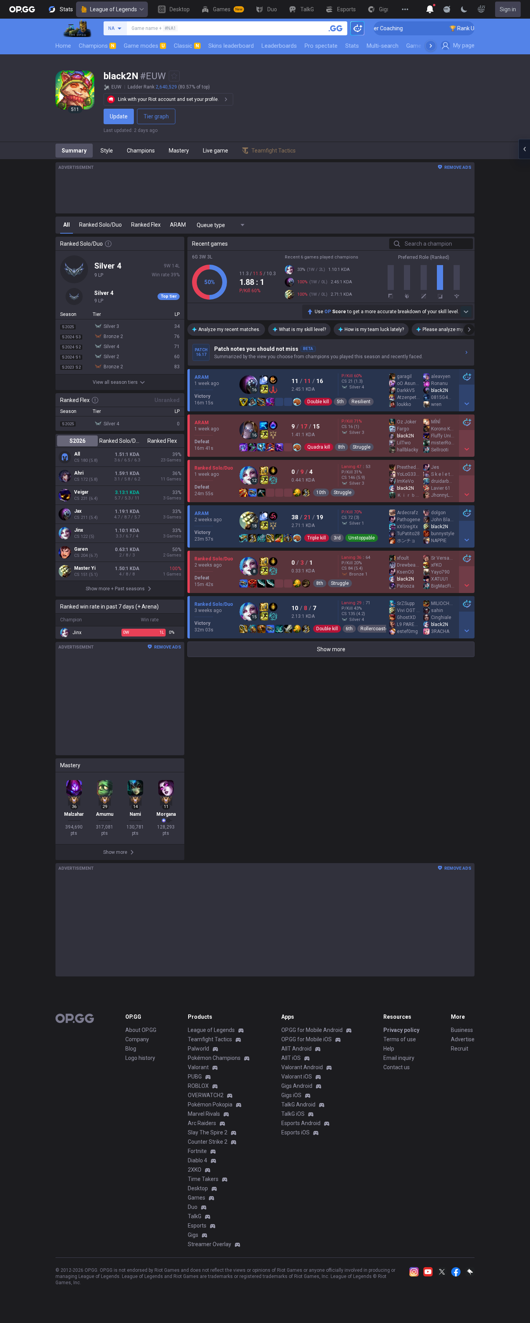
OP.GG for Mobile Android (312, 1030)
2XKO (194, 1170)
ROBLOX (198, 1086)
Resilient (361, 401)
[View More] (405, 9)
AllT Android (296, 1049)
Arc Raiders (202, 1123)
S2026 (77, 441)
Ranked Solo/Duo (119, 441)
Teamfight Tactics (210, 1039)
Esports (197, 1225)
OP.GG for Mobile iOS (306, 1039)
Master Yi (84, 568)
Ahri (78, 473)
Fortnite (197, 1151)
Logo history (140, 1058)
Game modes (144, 45)
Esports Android (300, 1123)
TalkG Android (298, 1104)
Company (137, 1039)
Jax (77, 511)
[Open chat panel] (524, 149)
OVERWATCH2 (205, 1095)
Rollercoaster (375, 628)
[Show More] (430, 9)
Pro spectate (321, 45)
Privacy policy (401, 1030)
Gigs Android (296, 1086)
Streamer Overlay (209, 1244)
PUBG (195, 1076)
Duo (192, 1207)
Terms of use (399, 1039)
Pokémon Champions (214, 1058)
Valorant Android (302, 1067)
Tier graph (156, 116)
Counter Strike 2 (207, 1142)
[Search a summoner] (335, 28)
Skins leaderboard (231, 45)
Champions (96, 45)
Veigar (81, 492)
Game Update (423, 45)
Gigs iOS (291, 1095)
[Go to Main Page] (22, 9)
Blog (130, 1049)
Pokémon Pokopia (210, 1104)
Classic (186, 45)
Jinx (78, 530)
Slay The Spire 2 (207, 1132)
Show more (331, 649)
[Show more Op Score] (466, 311)
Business (462, 1030)
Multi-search (382, 45)
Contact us (396, 1067)
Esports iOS (295, 1132)
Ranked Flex (162, 441)
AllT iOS (291, 1058)
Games (196, 1198)
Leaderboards (279, 45)
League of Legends (113, 9)
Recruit (459, 1049)
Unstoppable (361, 538)
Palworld (198, 1049)
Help (388, 1049)
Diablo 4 (197, 1160)
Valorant (198, 1067)
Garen (81, 549)
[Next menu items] (430, 45)
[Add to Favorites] (174, 76)
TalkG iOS (293, 1114)
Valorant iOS (296, 1076)
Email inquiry (398, 1058)
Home (63, 45)
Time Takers (203, 1179)
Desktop (198, 1188)
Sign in (508, 9)
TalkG (194, 1216)
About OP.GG (140, 1030)
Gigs (193, 1235)
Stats (352, 45)
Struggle (362, 447)
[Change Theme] (464, 9)
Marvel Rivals (204, 1114)
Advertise (463, 1039)
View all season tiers (115, 382)
